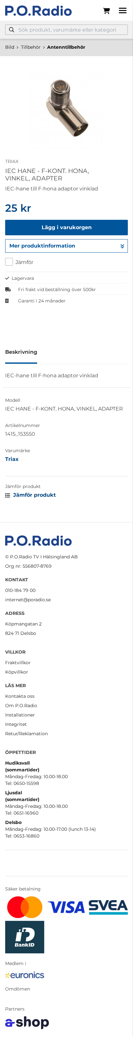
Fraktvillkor (18, 663)
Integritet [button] (16, 724)
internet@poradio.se (28, 600)
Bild (9, 47)
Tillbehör (31, 47)
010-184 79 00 (20, 590)
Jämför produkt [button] (34, 495)
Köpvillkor (16, 672)
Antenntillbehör (66, 47)
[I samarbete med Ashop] (27, 1022)
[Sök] (11, 30)
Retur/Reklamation (26, 734)
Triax (12, 459)
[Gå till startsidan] (38, 10)
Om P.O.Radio (21, 705)
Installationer (20, 715)
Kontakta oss (20, 696)
